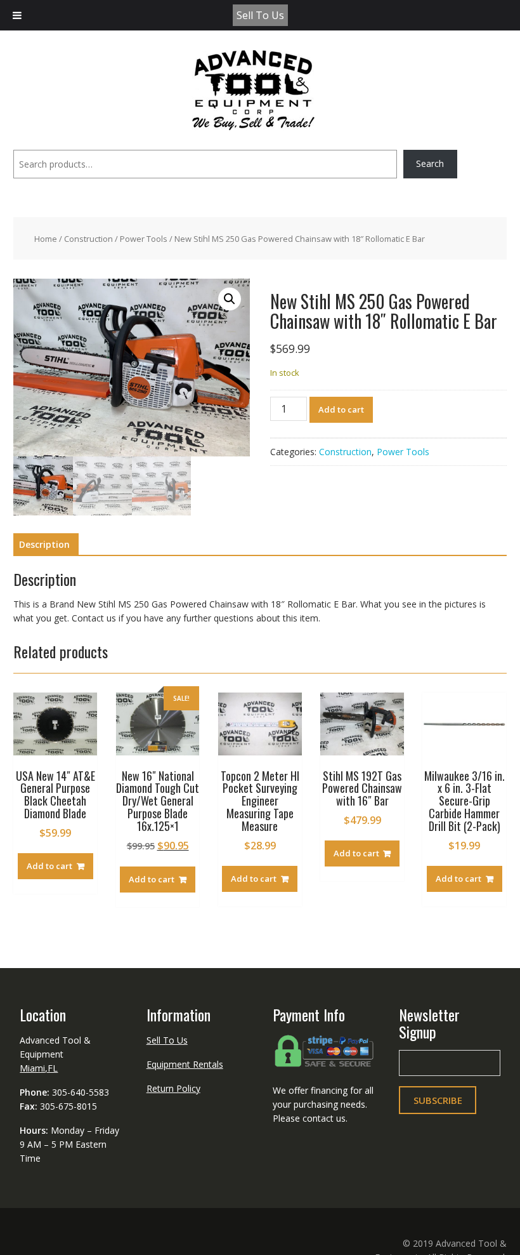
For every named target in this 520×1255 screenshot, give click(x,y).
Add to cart (341, 409)
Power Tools (143, 238)
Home (45, 238)
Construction (88, 238)
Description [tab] (44, 544)
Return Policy (173, 1088)
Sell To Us (260, 15)
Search (430, 163)
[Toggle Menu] (17, 15)
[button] (229, 299)
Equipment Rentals (184, 1064)
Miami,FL (39, 1068)
